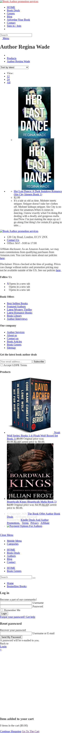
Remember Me (11, 610)
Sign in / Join (14, 25)
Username (38, 602)
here (2, 258)
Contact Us (13, 240)
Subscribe (39, 361)
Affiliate (44, 523)
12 (8, 76)
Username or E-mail (43, 633)
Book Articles (14, 341)
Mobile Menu (14, 540)
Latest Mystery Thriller (19, 309)
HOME (11, 549)
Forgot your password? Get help (17, 616)
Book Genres (14, 344)
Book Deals (13, 552)
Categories (12, 543)
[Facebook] (8, 286)
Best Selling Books (17, 303)
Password (38, 606)
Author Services (15, 332)
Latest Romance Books (19, 312)
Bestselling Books (17, 586)
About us (12, 335)
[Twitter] (8, 283)
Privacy (34, 523)
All (8, 82)
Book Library (14, 315)
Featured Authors (16, 306)
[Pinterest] (8, 289)
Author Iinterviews (17, 318)
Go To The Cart (30, 731)
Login (4, 613)
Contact (11, 562)
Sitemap (11, 347)
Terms (25, 523)
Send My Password (11, 637)
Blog (9, 559)
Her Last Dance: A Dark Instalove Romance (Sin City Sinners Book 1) (38, 193)
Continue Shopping (10, 731)
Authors (11, 555)
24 (8, 79)
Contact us (12, 338)
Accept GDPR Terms (15, 365)
